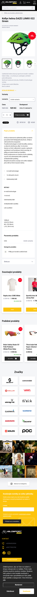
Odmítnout (10, 591)
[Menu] (34, 2)
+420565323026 (11, 543)
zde (4, 580)
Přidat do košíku (20, 115)
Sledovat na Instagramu (20, 483)
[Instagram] (8, 552)
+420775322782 (11, 547)
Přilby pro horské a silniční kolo (17, 251)
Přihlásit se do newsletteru (12, 521)
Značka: (6, 27)
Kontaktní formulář (12, 559)
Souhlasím (26, 591)
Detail (12, 309)
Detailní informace (8, 90)
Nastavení (18, 585)
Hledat (32, 8)
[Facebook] (3, 552)
